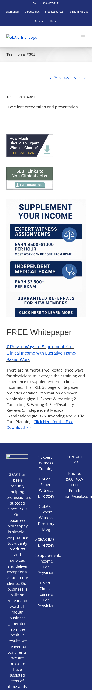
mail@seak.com (78, 496)
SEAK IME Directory (46, 542)
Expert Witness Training (46, 463)
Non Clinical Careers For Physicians (46, 594)
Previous (61, 77)
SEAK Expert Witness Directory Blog (46, 518)
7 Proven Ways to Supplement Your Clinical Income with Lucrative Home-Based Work (41, 353)
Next (77, 77)
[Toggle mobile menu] (83, 36)
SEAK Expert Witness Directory (46, 487)
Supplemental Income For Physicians (46, 564)
